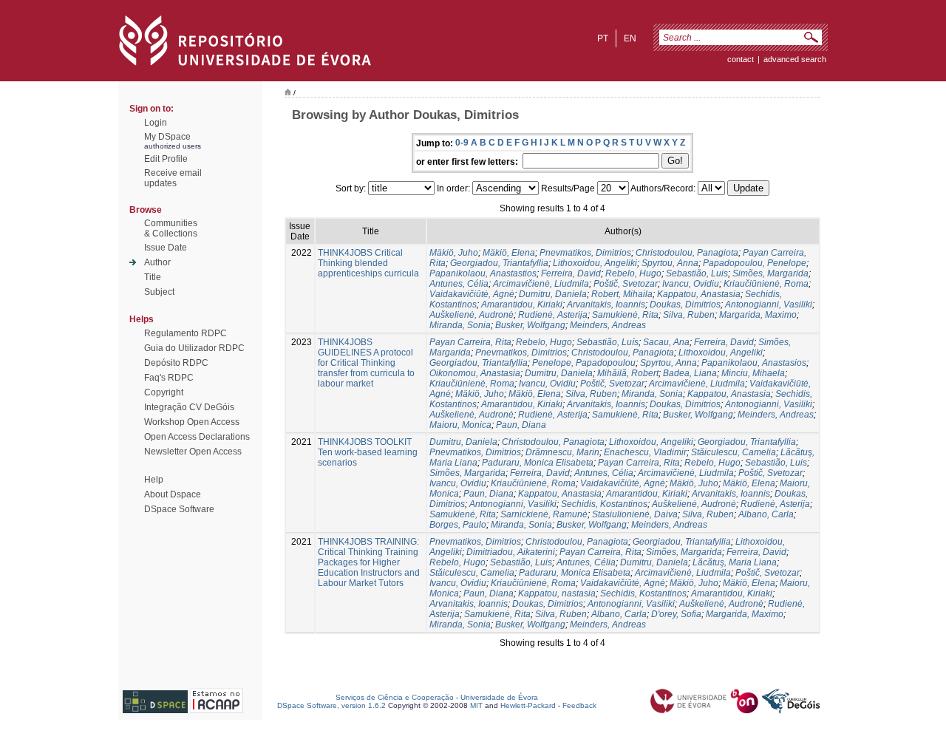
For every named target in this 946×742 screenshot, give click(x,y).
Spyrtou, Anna (670, 263)
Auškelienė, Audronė (471, 315)
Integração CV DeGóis (189, 407)
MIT (476, 705)
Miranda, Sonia (460, 325)
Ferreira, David (571, 273)
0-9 (462, 142)
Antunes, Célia (459, 284)
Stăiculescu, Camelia (733, 452)
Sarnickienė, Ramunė (544, 514)
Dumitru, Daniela (553, 294)
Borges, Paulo (457, 525)
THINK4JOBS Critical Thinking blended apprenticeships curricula (368, 263)
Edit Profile (166, 159)
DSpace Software (179, 509)
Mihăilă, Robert (628, 373)
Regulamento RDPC (185, 333)
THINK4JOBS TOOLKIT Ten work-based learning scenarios (368, 452)
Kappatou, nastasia (557, 593)
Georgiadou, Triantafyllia (499, 263)
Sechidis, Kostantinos (604, 504)
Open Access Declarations (197, 437)
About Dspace (172, 494)
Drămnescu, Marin (562, 452)
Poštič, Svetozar (625, 284)
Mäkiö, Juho (453, 253)
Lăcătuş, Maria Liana (735, 562)
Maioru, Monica (460, 425)
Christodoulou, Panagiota (687, 253)
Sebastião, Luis (697, 273)
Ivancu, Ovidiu (690, 284)
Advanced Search (794, 59)
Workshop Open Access (191, 422)
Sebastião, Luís (607, 342)
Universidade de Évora (499, 697)
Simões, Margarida (770, 273)
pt (602, 38)
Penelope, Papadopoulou (584, 363)
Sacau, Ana (666, 342)
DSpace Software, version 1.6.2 (331, 705)
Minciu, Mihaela (753, 373)
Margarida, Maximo (758, 315)
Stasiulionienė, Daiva (635, 514)
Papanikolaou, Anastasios (753, 363)
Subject (159, 292)
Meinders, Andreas (608, 325)
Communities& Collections (170, 228)
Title (152, 277)
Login (155, 123)
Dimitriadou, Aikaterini (510, 552)
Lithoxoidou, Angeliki (595, 263)
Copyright (163, 392)
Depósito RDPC (176, 363)
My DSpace (167, 137)
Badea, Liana (690, 373)
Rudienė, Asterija (553, 315)
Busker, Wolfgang (530, 325)
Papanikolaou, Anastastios (483, 273)
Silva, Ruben (689, 315)
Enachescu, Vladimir (645, 452)
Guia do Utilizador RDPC (194, 348)
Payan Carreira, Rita (470, 342)
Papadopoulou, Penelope (754, 263)
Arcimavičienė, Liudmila (541, 284)
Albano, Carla (766, 514)
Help (153, 479)
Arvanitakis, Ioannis (606, 304)
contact (740, 59)
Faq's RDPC (169, 377)
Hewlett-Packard (528, 705)
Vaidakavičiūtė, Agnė (471, 294)
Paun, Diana (521, 425)
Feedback (579, 705)
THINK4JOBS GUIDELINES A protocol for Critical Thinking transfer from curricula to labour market (366, 363)
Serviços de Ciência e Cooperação (395, 697)
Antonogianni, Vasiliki (768, 304)
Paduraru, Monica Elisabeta (537, 462)
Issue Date (165, 247)
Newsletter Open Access (193, 451)
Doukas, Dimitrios (685, 304)
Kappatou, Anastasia (699, 294)
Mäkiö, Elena (509, 253)
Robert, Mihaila (622, 294)
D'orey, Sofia (676, 614)
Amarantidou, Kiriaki (521, 304)
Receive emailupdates (173, 178)
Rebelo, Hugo (633, 273)
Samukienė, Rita (625, 315)
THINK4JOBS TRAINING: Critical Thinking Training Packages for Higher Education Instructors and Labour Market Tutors (369, 562)
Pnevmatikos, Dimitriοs (585, 253)
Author (157, 262)
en (630, 38)
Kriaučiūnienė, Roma (766, 284)
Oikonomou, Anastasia (474, 373)
